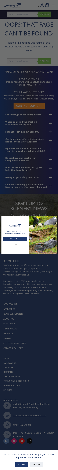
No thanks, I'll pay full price (15, 244)
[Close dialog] (55, 218)
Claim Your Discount (15, 239)
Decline (36, 464)
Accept (21, 464)
